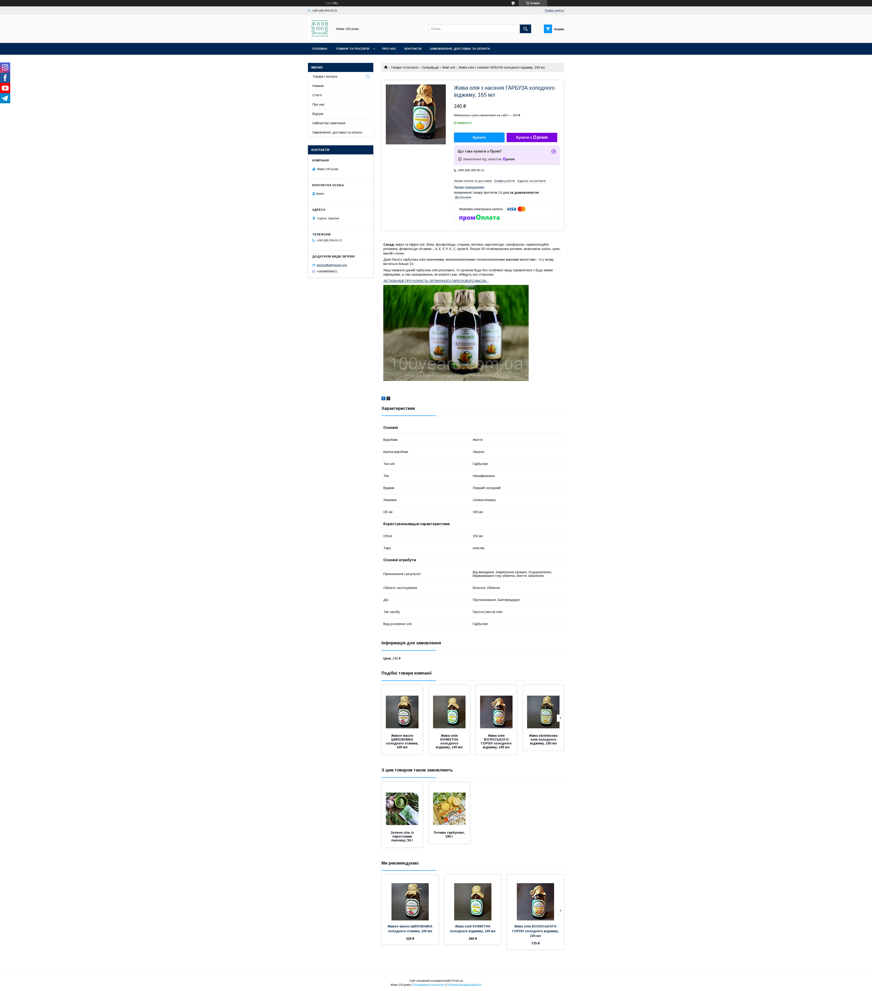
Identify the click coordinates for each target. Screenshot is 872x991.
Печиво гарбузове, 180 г (450, 834)
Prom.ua (457, 980)
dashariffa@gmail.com (332, 265)
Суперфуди (430, 67)
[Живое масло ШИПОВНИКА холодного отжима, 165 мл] (402, 708)
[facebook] (383, 399)
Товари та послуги (352, 48)
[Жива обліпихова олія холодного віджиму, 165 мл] (543, 708)
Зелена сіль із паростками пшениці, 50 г (403, 836)
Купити (479, 137)
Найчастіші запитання (328, 123)
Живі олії (448, 67)
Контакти (412, 48)
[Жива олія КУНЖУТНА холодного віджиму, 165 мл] (449, 708)
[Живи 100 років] (319, 37)
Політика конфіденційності (464, 984)
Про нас (389, 48)
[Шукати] (525, 29)
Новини (318, 86)
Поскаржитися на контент (428, 984)
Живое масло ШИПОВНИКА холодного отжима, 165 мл (402, 741)
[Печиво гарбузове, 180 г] (449, 805)
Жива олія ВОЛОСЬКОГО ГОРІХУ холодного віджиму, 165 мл (497, 741)
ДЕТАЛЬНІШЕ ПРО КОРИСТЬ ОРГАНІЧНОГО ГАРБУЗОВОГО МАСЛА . (435, 281)
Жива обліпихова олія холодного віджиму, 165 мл (543, 739)
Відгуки (317, 114)
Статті (317, 95)
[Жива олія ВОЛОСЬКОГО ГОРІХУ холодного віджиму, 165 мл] (496, 708)
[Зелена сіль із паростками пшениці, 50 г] (402, 805)
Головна (319, 48)
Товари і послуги (324, 76)
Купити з (524, 137)
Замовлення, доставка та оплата (460, 48)
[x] (388, 399)
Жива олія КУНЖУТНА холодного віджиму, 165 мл (449, 741)
